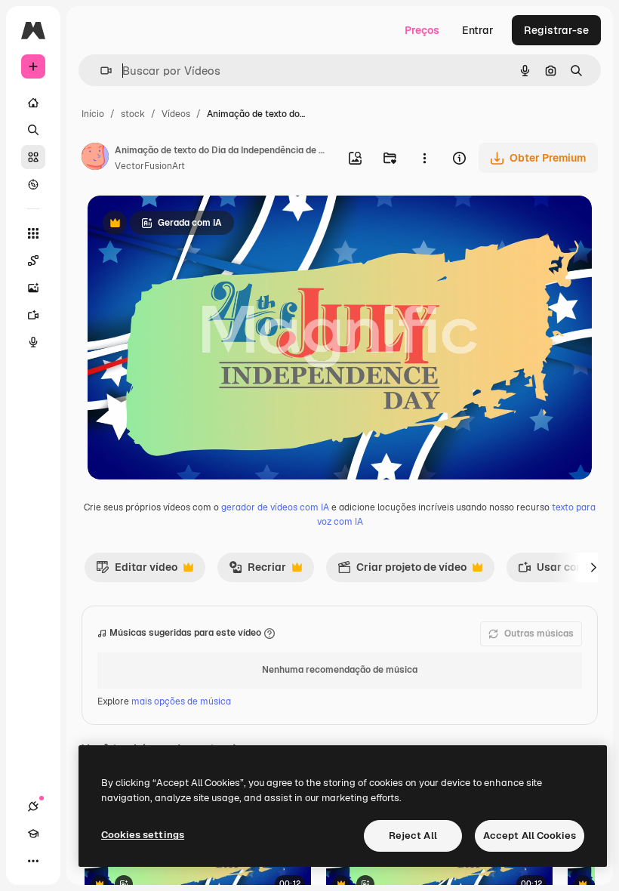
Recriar (257, 570)
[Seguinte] (593, 567)
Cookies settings (142, 834)
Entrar (478, 30)
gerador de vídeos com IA (275, 507)
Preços (422, 30)
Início (93, 114)
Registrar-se (556, 30)
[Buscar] (33, 130)
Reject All (413, 835)
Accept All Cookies (529, 835)
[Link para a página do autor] (95, 158)
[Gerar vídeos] (33, 315)
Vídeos (176, 114)
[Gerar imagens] (33, 288)
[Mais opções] (424, 158)
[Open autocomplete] (100, 70)
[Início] (33, 103)
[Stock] (33, 157)
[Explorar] (33, 184)
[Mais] (33, 861)
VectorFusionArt (150, 166)
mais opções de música (181, 701)
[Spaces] (33, 260)
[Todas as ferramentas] (33, 233)
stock (133, 114)
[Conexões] (33, 806)
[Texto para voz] (33, 342)
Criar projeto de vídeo (402, 570)
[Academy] (33, 834)
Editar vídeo (136, 570)
